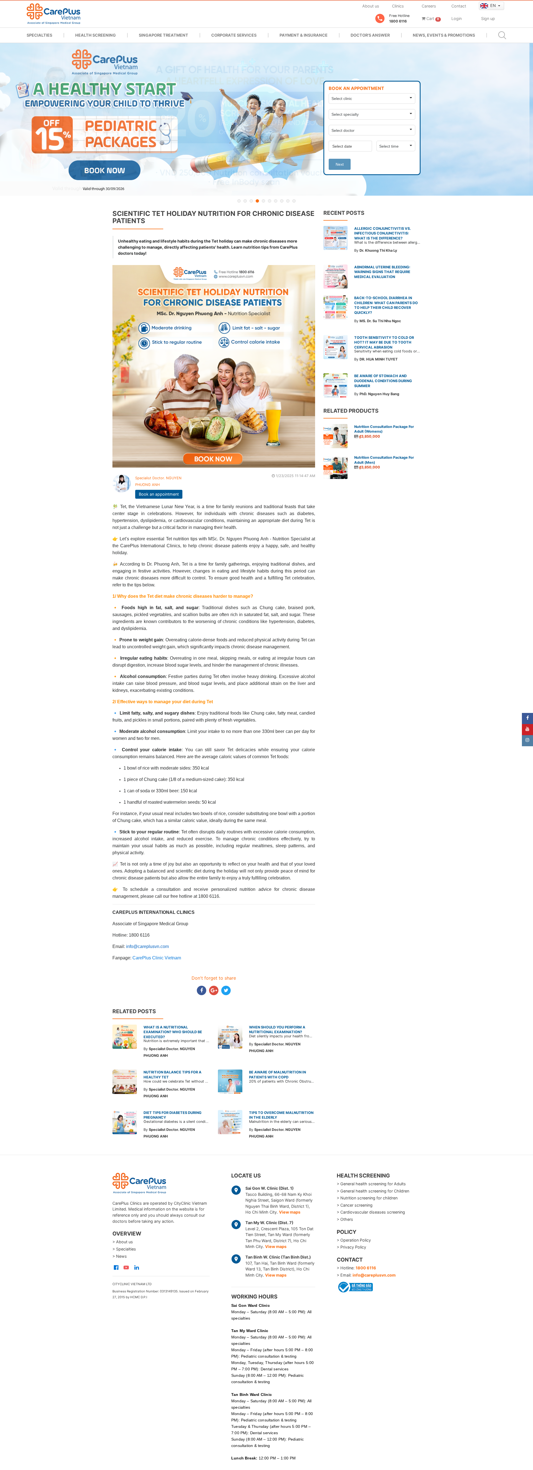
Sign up (488, 18)
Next (340, 164)
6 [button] (269, 201)
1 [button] (239, 201)
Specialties (39, 35)
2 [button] (245, 201)
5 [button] (263, 201)
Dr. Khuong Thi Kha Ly (378, 250)
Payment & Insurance (304, 35)
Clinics (398, 6)
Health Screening (95, 35)
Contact (458, 6)
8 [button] (281, 201)
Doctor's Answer (370, 35)
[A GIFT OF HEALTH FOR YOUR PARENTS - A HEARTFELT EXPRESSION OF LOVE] (266, 119)
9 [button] (288, 201)
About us (370, 6)
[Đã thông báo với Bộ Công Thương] (355, 1286)
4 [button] (257, 201)
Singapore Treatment (163, 35)
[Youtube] (527, 729)
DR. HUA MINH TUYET (378, 359)
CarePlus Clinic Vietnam (156, 957)
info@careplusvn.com (374, 1275)
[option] (266, 119)
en (493, 5)
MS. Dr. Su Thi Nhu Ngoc (380, 321)
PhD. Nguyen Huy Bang (379, 394)
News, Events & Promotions (444, 35)
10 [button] (294, 201)
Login (456, 18)
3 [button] (251, 201)
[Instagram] (527, 740)
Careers (429, 6)
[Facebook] (527, 718)
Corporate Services (234, 35)
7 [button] (275, 201)
